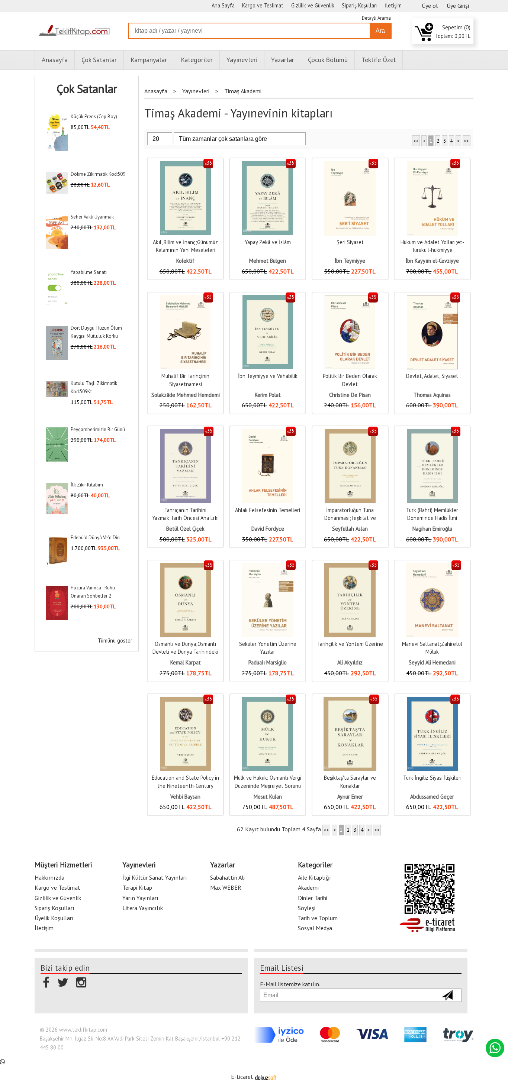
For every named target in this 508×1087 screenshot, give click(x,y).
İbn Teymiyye (350, 260)
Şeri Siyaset (350, 242)
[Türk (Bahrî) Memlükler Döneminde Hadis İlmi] (432, 432)
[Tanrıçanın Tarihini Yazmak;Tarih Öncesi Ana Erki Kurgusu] (185, 432)
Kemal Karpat (185, 662)
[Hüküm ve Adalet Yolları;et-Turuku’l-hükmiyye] (432, 165)
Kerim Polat (268, 394)
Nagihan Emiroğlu (432, 528)
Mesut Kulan (268, 796)
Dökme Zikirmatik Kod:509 (98, 174)
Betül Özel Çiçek (185, 528)
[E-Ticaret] (266, 1076)
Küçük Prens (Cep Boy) (94, 116)
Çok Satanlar (87, 88)
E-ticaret (242, 1076)
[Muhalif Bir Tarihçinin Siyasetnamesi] (185, 299)
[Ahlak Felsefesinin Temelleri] (267, 432)
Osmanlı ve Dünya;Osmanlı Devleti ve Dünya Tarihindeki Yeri (185, 651)
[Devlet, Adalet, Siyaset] (432, 299)
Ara (380, 31)
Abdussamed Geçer (432, 796)
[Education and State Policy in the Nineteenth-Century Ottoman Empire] (185, 700)
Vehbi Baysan (185, 796)
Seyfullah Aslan (350, 528)
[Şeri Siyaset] (350, 165)
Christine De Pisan (350, 394)
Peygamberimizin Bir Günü (98, 429)
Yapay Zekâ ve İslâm (268, 242)
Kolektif (185, 260)
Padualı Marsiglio (267, 662)
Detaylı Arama (376, 18)
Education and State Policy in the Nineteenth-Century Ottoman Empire (185, 785)
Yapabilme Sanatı (89, 272)
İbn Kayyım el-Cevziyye (432, 260)
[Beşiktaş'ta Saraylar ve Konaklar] (350, 700)
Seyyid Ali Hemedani (432, 662)
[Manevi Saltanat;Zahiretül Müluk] (432, 566)
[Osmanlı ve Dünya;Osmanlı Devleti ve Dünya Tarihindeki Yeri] (185, 566)
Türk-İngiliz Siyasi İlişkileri (432, 777)
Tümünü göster (115, 640)
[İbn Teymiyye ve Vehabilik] (267, 299)
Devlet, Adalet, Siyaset (432, 375)
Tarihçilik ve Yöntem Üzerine (350, 643)
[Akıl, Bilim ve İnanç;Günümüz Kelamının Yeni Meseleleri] (185, 165)
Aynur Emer (350, 796)
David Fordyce (267, 528)
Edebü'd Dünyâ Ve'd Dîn (95, 537)
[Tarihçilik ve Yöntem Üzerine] (350, 566)
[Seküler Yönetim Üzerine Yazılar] (267, 566)
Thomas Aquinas (432, 394)
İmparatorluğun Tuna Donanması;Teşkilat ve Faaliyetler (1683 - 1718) (350, 518)
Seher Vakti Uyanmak (92, 217)
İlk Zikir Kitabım (87, 485)
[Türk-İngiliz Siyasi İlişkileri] (432, 700)
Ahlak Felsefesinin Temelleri (267, 510)
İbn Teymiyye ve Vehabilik (268, 375)
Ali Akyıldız (350, 662)
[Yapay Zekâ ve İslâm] (267, 165)
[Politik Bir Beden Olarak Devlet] (350, 299)
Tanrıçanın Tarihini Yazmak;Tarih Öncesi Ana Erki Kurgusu (185, 518)
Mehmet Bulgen (267, 260)
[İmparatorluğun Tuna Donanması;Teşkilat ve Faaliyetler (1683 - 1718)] (350, 432)
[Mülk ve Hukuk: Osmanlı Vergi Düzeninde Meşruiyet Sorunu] (267, 700)
